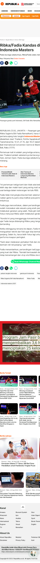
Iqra (17, 515)
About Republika (5, 537)
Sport (33, 518)
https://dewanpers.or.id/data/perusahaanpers (17, 552)
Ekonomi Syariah (18, 11)
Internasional (4, 521)
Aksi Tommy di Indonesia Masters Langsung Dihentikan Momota (28, 174)
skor (30, 11)
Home (2, 40)
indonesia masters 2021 (8, 283)
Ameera (2, 512)
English (33, 524)
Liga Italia (35, 16)
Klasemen (5, 16)
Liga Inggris (26, 16)
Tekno (18, 521)
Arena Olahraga (19, 40)
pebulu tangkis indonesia (9, 273)
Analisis (18, 518)
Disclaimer (3, 540)
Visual (18, 524)
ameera (4, 11)
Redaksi (18, 537)
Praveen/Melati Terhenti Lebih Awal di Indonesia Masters (9, 174)
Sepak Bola (9, 40)
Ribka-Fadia (31, 278)
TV (1, 527)
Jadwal (16, 16)
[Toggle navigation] (2, 4)
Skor (32, 512)
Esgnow (3, 524)
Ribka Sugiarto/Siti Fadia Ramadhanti (12, 278)
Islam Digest (35, 515)
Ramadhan (19, 527)
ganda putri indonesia (27, 273)
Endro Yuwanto (19, 58)
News (2, 518)
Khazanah (3, 515)
